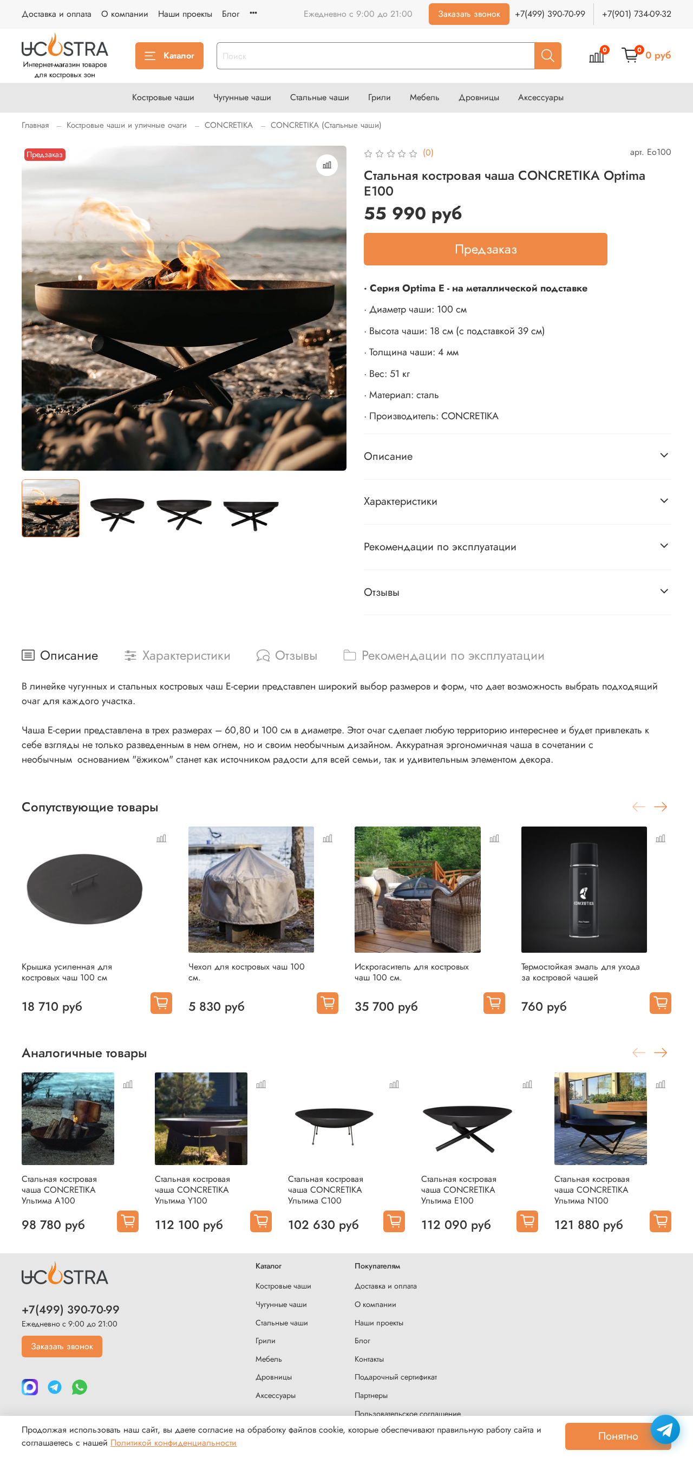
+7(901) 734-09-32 (636, 14)
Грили (379, 97)
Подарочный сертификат (396, 1376)
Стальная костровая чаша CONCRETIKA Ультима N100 (592, 1190)
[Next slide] (329, 308)
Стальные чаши (319, 97)
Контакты (369, 1359)
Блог (230, 14)
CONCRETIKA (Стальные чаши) (326, 125)
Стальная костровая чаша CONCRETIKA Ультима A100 (59, 1190)
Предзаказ (486, 248)
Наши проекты (185, 14)
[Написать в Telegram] (665, 1429)
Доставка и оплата (56, 14)
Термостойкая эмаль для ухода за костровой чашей (580, 972)
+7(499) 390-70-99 (550, 14)
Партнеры (371, 1395)
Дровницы (479, 97)
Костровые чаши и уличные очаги (127, 125)
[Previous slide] (39, 308)
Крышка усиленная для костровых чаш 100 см (67, 972)
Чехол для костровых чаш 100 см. (246, 972)
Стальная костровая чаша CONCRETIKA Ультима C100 (325, 1190)
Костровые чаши (163, 97)
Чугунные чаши (242, 97)
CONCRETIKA (229, 125)
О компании (124, 14)
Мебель (425, 97)
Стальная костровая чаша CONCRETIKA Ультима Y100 (192, 1190)
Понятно (618, 1436)
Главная (35, 125)
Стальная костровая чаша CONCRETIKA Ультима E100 (458, 1190)
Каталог (179, 55)
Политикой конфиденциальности (173, 1442)
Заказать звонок (469, 14)
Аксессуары (541, 97)
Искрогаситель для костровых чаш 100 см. (412, 972)
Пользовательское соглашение (408, 1413)
